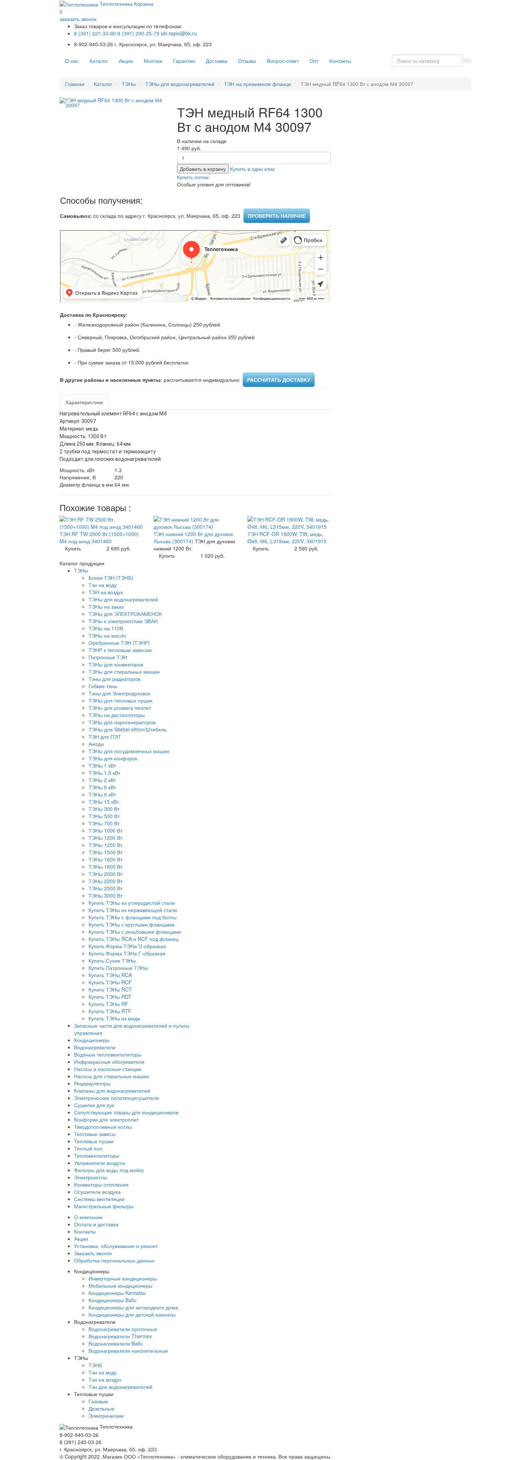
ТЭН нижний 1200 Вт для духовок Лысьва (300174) (193, 537)
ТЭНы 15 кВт (103, 801)
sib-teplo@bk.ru (179, 33)
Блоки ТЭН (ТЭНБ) (110, 577)
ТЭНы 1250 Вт (105, 844)
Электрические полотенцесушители (116, 1097)
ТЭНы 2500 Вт (105, 888)
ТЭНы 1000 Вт (105, 830)
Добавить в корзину (203, 168)
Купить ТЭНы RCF (110, 982)
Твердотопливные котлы (103, 1126)
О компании (88, 1217)
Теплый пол (88, 1148)
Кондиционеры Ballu (112, 1300)
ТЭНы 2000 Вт (105, 873)
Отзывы (247, 60)
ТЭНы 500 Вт (104, 816)
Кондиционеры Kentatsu (117, 1292)
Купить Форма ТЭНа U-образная (127, 946)
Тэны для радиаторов (114, 678)
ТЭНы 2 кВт (102, 779)
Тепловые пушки (93, 1141)
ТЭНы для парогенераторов (121, 722)
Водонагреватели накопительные (128, 1350)
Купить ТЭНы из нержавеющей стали (132, 909)
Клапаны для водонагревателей (112, 1090)
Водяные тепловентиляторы (107, 1054)
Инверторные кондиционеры (122, 1278)
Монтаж (153, 60)
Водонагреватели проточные (122, 1328)
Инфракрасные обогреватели (109, 1061)
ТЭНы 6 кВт (102, 787)
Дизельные (101, 1408)
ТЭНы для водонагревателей (180, 83)
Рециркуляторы (92, 1083)
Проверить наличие (277, 215)
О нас (72, 60)
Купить (73, 548)
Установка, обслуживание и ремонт (116, 1245)
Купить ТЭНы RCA (110, 975)
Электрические (106, 1415)
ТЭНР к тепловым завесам (120, 649)
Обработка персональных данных (114, 1260)
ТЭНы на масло (107, 635)
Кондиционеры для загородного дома (133, 1307)
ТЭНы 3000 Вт (105, 895)
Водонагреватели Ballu (115, 1343)
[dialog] (252, 168)
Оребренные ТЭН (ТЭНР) (119, 642)
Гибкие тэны (102, 686)
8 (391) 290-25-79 (138, 33)
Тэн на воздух (104, 1379)
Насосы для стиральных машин (111, 1076)
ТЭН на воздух (105, 592)
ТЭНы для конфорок (112, 758)
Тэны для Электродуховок (119, 693)
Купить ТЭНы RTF (109, 1011)
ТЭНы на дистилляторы (116, 714)
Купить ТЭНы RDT (109, 996)
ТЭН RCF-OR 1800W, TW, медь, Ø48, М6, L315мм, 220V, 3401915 (287, 537)
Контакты (340, 60)
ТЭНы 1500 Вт (105, 852)
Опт (314, 60)
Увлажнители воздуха (99, 1162)
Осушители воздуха (97, 1191)
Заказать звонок (93, 1253)
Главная (75, 83)
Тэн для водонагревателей (120, 1386)
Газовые (98, 1401)
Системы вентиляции (99, 1198)
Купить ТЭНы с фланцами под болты (132, 917)
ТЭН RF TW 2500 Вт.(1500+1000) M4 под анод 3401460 (99, 537)
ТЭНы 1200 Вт (105, 837)
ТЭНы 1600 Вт (105, 859)
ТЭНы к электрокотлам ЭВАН (123, 621)
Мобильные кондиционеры (120, 1285)
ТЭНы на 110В (105, 628)
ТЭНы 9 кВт (102, 794)
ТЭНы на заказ (106, 606)
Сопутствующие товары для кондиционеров (126, 1112)
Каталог (99, 60)
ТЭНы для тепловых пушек (120, 700)
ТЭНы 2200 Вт (105, 881)
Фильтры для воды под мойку (109, 1170)
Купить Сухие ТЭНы (112, 960)
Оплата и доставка (96, 1224)
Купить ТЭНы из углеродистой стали (131, 902)
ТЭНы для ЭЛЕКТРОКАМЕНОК (125, 613)
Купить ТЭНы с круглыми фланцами (131, 924)
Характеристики (84, 402)
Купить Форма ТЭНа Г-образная (126, 953)
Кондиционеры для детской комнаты (132, 1314)
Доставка (216, 60)
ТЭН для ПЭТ (104, 736)
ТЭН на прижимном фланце (257, 83)
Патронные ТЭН (107, 657)
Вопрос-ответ (283, 60)
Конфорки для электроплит (106, 1119)
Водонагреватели (95, 1047)
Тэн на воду (102, 584)
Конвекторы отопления (101, 1184)
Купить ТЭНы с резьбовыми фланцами (134, 931)
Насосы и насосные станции (108, 1068)
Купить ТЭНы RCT (110, 989)
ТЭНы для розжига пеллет (119, 707)
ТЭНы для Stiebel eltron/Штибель (127, 729)
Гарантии (184, 60)
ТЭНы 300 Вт (104, 808)
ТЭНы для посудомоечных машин (128, 751)
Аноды (96, 743)
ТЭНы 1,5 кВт (104, 772)
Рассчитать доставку (278, 379)
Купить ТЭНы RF (108, 1003)
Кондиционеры (91, 1040)
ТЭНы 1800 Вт (105, 866)
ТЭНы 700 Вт (104, 823)
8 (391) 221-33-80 (95, 33)
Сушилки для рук (94, 1105)
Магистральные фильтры (104, 1206)
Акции (126, 60)
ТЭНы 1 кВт (102, 765)
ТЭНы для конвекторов (115, 664)
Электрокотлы (90, 1177)
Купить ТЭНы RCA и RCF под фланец (133, 938)
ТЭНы (129, 83)
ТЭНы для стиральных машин (124, 671)
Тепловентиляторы (96, 1155)
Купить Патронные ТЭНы (118, 967)
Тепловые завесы (95, 1133)
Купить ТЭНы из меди (114, 1018)
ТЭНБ (95, 1365)
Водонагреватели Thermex (120, 1336)
